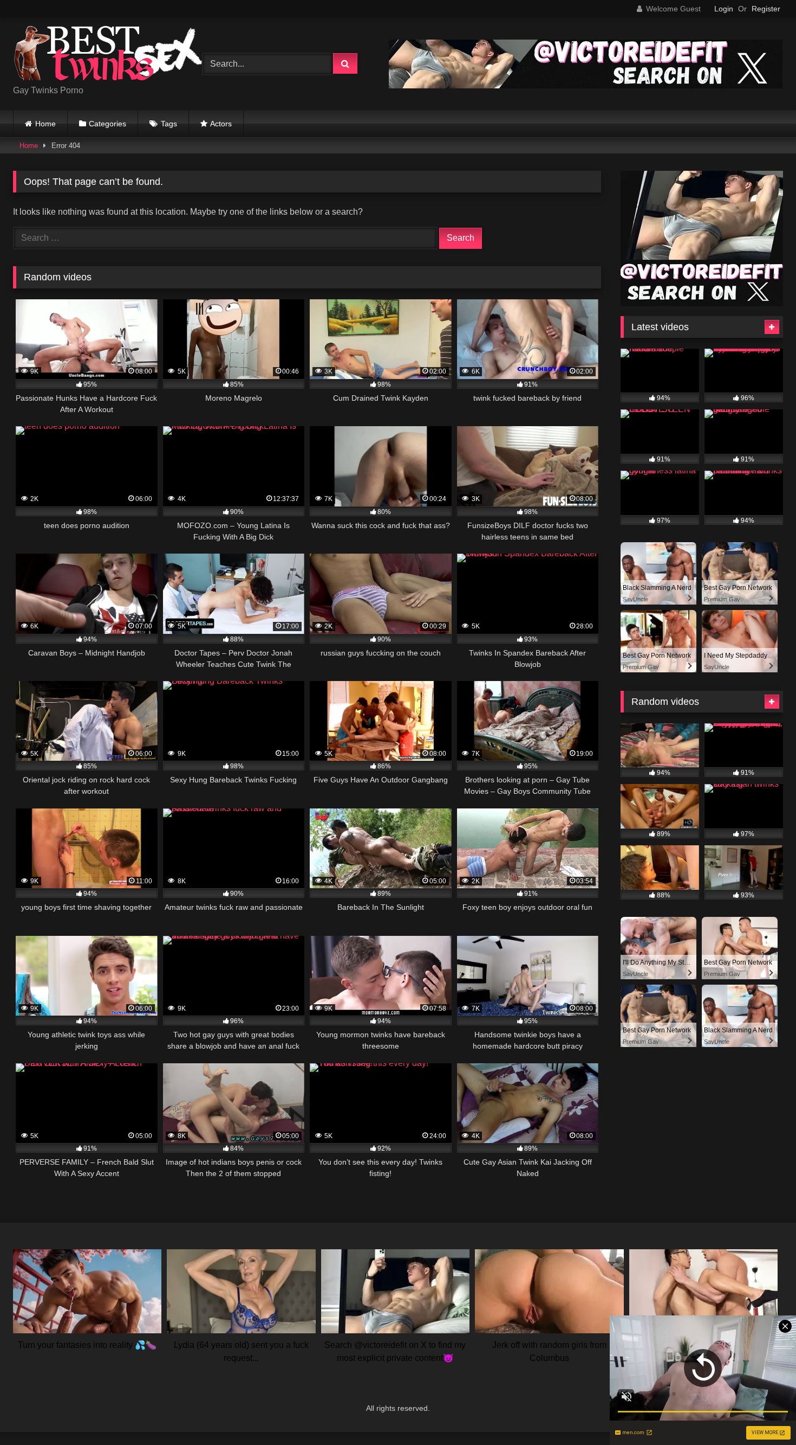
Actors (221, 123)
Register (766, 8)
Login (723, 8)
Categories (107, 123)
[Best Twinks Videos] (108, 55)
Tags (169, 123)
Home (45, 123)
